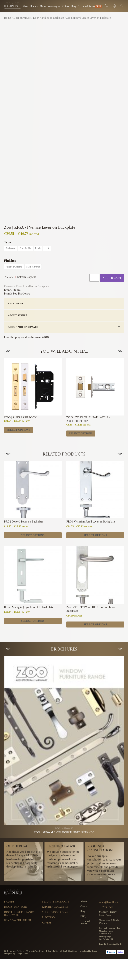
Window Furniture (17, 920)
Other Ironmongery (50, 6)
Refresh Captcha (26, 276)
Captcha (10, 277)
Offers (65, 6)
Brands (34, 6)
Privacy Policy (52, 951)
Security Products (55, 901)
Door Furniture (22, 17)
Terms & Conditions (35, 951)
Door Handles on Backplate (48, 17)
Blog (73, 6)
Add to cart (111, 277)
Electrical (49, 917)
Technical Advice (87, 6)
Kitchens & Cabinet (55, 906)
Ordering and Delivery (14, 951)
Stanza (17, 290)
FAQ (82, 916)
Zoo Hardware (21, 293)
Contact (84, 906)
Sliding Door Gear (55, 912)
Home (7, 17)
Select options (18, 429)
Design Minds (22, 953)
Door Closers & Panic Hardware (19, 913)
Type (7, 242)
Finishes (10, 260)
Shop (25, 6)
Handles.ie (72, 951)
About (83, 901)
